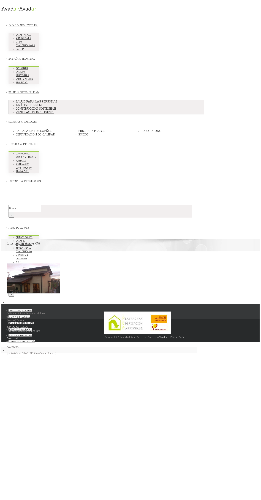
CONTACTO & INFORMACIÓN (25, 181)
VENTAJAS (21, 160)
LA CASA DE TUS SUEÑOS (34, 131)
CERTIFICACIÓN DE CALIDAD (35, 134)
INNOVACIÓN (22, 171)
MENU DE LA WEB (19, 227)
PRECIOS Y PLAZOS (91, 131)
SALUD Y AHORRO (24, 78)
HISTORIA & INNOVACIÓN (23, 144)
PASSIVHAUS (22, 68)
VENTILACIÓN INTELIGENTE (35, 112)
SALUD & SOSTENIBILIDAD (24, 92)
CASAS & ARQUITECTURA (23, 25)
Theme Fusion (178, 337)
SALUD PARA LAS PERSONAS (36, 101)
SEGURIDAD (22, 82)
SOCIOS (83, 134)
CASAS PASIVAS (23, 34)
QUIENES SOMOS (24, 237)
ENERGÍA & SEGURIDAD (22, 58)
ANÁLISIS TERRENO (30, 105)
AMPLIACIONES (23, 38)
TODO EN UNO (151, 131)
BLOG (18, 262)
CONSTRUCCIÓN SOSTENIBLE (36, 108)
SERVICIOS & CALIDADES (23, 121)
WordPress (164, 337)
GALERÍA (20, 49)
